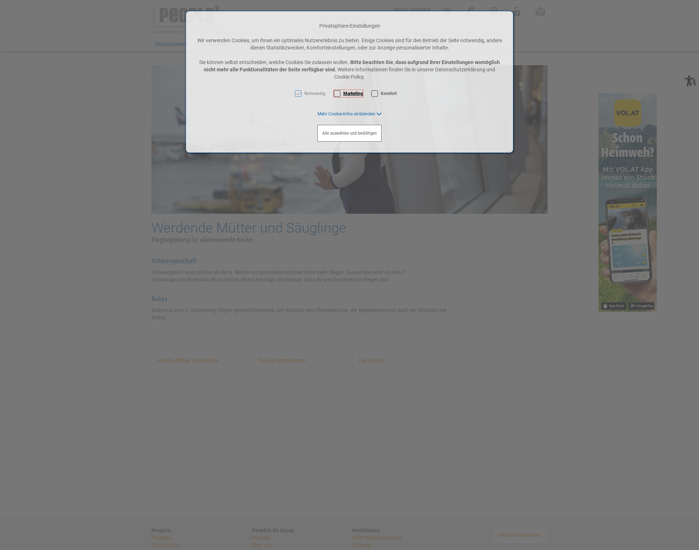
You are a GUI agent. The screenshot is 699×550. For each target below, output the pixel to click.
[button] (349, 113)
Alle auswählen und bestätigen (349, 133)
